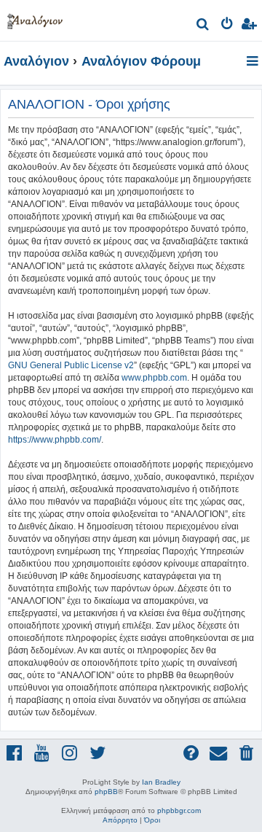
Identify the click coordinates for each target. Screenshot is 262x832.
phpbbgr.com (179, 810)
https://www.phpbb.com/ (54, 440)
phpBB (106, 792)
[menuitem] (203, 26)
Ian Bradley (161, 782)
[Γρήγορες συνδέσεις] (253, 62)
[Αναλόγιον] (35, 19)
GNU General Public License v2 (71, 365)
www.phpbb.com (154, 378)
